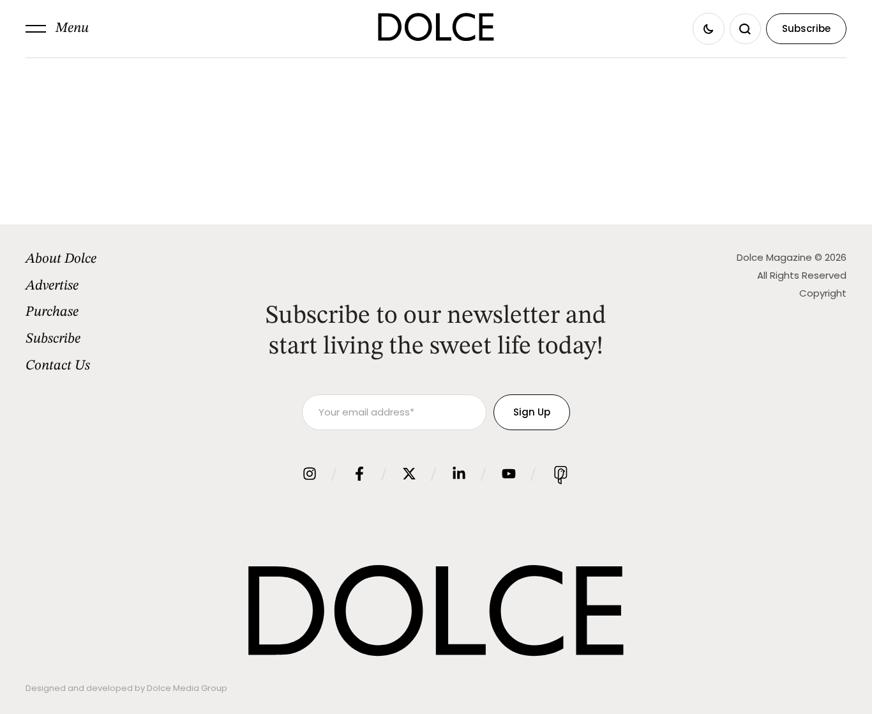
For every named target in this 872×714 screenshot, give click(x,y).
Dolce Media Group (187, 688)
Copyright (822, 293)
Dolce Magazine (774, 257)
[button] (57, 29)
